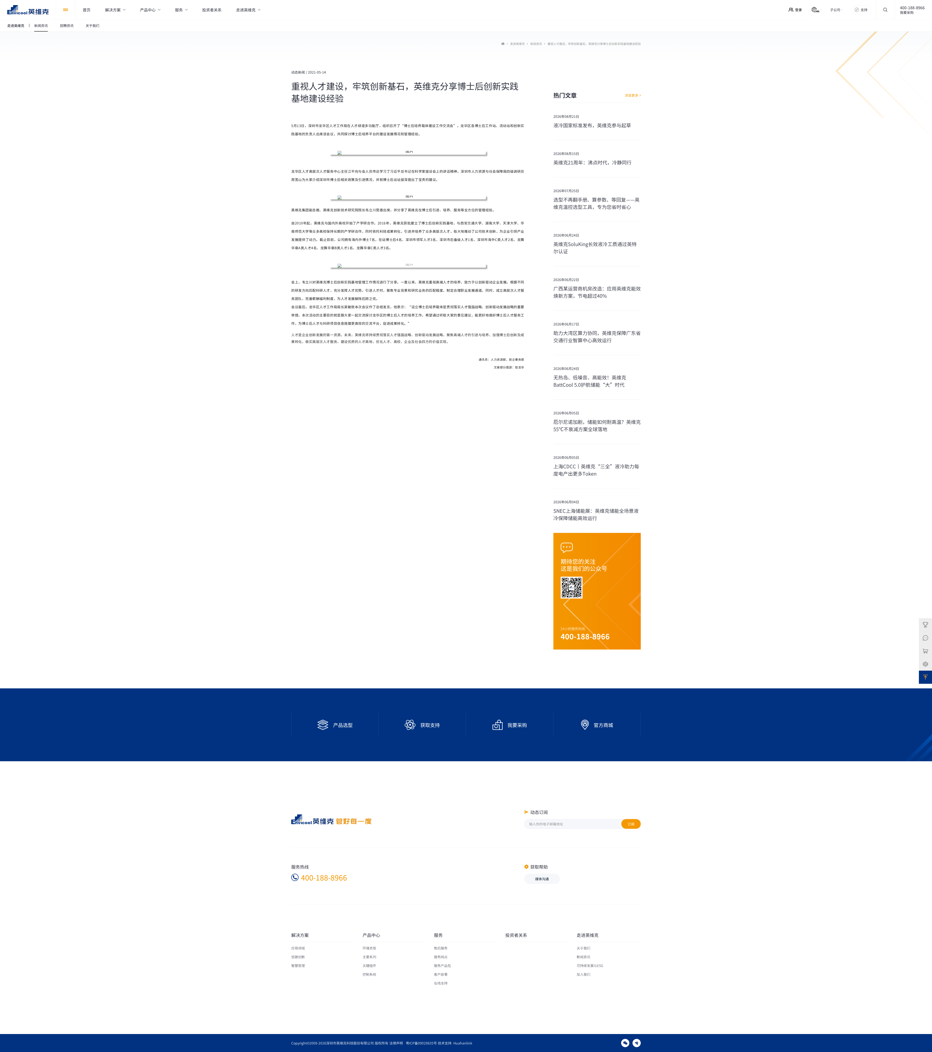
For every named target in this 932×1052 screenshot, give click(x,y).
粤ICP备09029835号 (421, 1043)
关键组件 (369, 965)
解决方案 (300, 935)
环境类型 (369, 948)
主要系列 (369, 956)
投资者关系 (516, 935)
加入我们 (583, 974)
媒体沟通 (542, 878)
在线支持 (441, 983)
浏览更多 (631, 95)
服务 (438, 935)
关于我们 (583, 948)
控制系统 (369, 974)
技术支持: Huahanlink (455, 1043)
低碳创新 (298, 956)
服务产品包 (442, 965)
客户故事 (441, 974)
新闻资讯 (536, 44)
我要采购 (907, 12)
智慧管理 (298, 965)
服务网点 (441, 956)
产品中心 (371, 935)
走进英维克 (517, 44)
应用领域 (298, 948)
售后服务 (441, 948)
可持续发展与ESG (590, 965)
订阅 (631, 823)
